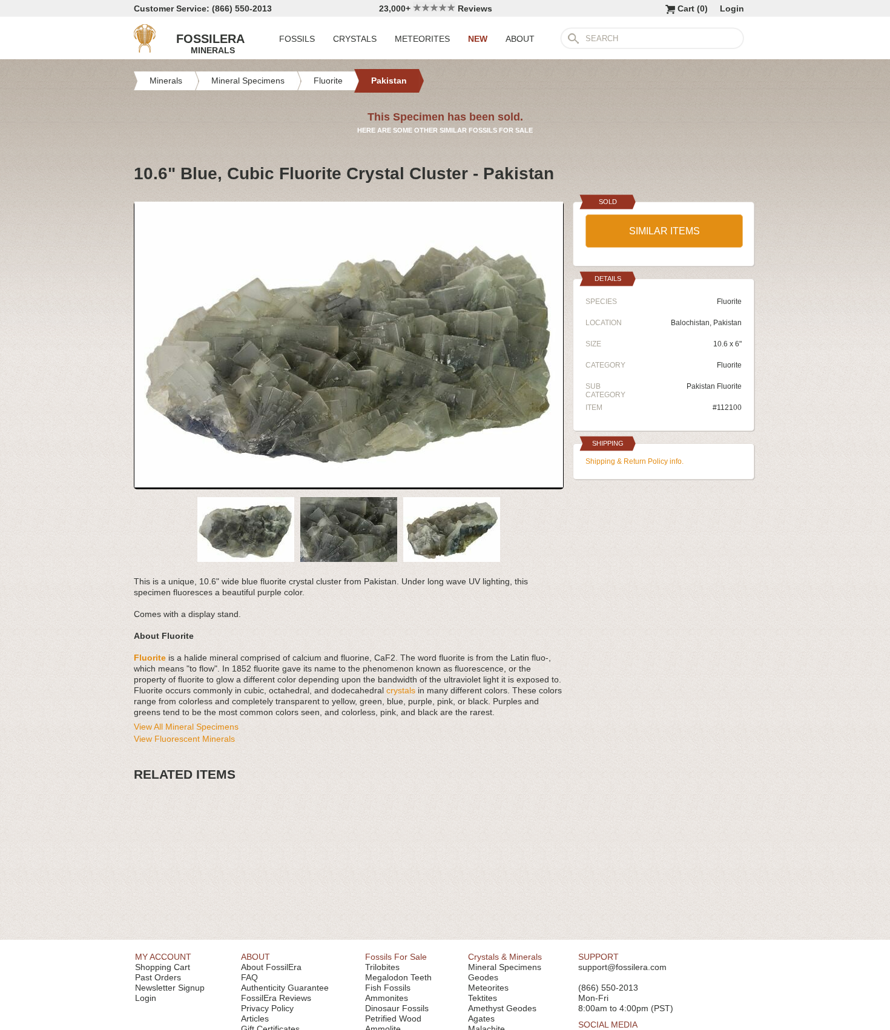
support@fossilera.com (622, 967)
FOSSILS (297, 39)
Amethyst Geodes (502, 1008)
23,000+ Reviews (435, 8)
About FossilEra (271, 967)
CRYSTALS (355, 39)
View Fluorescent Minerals (184, 739)
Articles (255, 1018)
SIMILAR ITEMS (664, 231)
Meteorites (488, 987)
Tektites (482, 998)
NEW (477, 39)
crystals (400, 690)
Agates (481, 1018)
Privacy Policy (267, 1008)
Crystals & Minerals (505, 957)
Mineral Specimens (504, 967)
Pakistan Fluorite (714, 386)
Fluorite (729, 365)
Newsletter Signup (170, 987)
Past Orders (158, 977)
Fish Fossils (387, 987)
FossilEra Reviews (276, 998)
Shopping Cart (162, 967)
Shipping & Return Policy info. (634, 461)
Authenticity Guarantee (285, 987)
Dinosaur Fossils (397, 1008)
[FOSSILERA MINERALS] (145, 49)
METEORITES (422, 39)
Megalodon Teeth (398, 977)
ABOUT (520, 39)
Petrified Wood (393, 1018)
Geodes (483, 977)
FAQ (249, 977)
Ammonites (386, 998)
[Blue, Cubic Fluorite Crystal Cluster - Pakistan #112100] (348, 484)
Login (732, 8)
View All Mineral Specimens (186, 726)
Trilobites (382, 967)
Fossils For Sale (396, 957)
